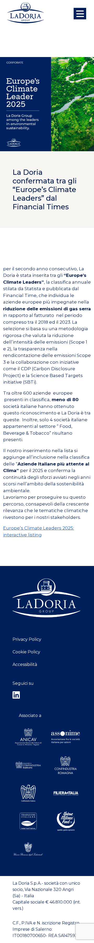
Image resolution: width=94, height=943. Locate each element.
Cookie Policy (26, 651)
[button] (80, 13)
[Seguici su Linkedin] (47, 695)
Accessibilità (25, 664)
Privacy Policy (27, 639)
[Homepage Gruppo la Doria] (25, 13)
